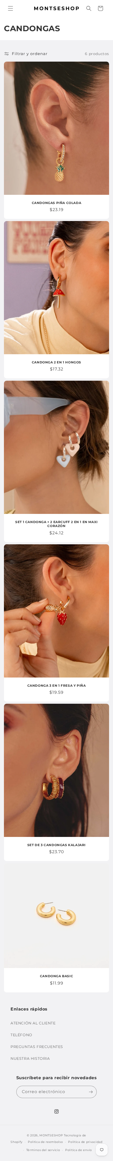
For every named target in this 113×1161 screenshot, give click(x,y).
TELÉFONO (21, 1035)
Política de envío (78, 1150)
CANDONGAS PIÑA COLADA (56, 203)
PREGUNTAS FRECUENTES (37, 1046)
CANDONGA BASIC (56, 976)
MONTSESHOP (51, 1135)
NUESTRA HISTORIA (30, 1058)
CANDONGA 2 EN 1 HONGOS (56, 362)
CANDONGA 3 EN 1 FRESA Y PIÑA (56, 685)
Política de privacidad (85, 1142)
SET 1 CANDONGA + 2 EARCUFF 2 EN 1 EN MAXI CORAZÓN (56, 524)
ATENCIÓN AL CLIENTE (33, 1023)
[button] (10, 8)
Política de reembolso (45, 1142)
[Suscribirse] (90, 1092)
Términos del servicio (43, 1150)
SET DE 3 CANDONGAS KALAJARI (56, 845)
